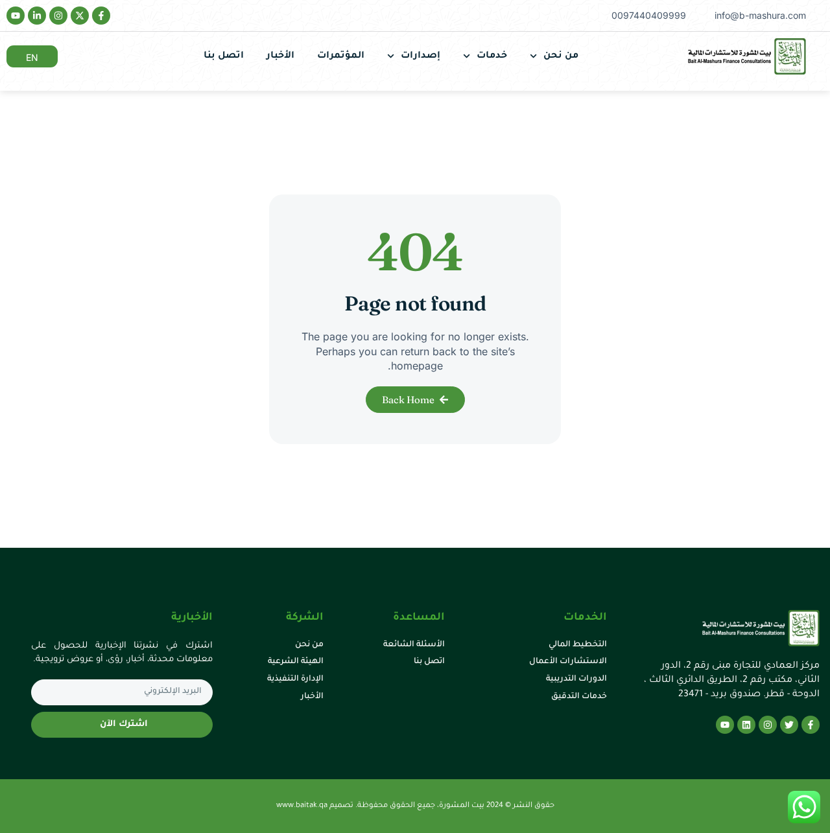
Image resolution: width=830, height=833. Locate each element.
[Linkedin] (746, 725)
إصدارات (420, 56)
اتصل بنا (224, 56)
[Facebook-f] (101, 15)
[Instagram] (58, 15)
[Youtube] (15, 15)
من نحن (560, 56)
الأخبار (280, 56)
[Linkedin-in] (37, 15)
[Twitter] (789, 725)
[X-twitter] (80, 15)
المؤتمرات (340, 56)
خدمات (492, 56)
